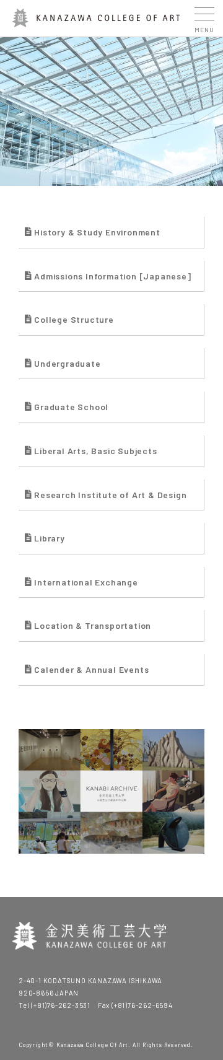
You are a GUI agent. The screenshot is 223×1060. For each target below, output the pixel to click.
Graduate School (71, 406)
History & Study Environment (97, 232)
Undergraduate (67, 363)
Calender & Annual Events (91, 669)
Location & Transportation (92, 625)
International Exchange (86, 582)
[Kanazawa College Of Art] (96, 22)
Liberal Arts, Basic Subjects (95, 450)
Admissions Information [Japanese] (112, 276)
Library (49, 538)
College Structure (74, 319)
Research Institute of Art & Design (110, 494)
